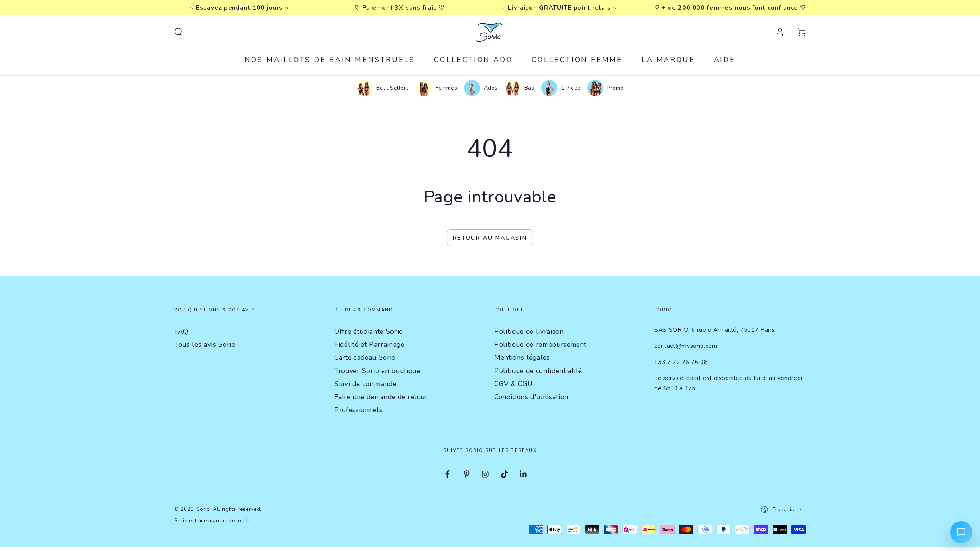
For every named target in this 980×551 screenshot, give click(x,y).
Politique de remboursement (540, 344)
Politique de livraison (529, 331)
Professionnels (358, 409)
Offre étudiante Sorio (368, 331)
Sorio (203, 509)
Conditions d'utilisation (531, 396)
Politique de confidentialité (538, 370)
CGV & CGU (513, 383)
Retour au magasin (490, 237)
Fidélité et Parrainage (369, 344)
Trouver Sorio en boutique (377, 370)
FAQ (181, 331)
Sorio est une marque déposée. (213, 520)
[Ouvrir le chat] (961, 532)
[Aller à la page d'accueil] (490, 32)
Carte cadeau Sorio (365, 357)
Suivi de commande (365, 383)
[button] (178, 32)
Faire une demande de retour (381, 396)
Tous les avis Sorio (205, 344)
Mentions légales (522, 357)
